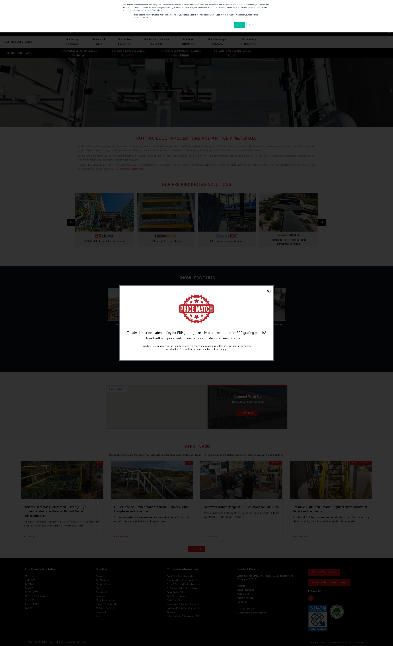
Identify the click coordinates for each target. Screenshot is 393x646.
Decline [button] (252, 24)
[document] (196, 323)
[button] (268, 291)
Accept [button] (239, 24)
